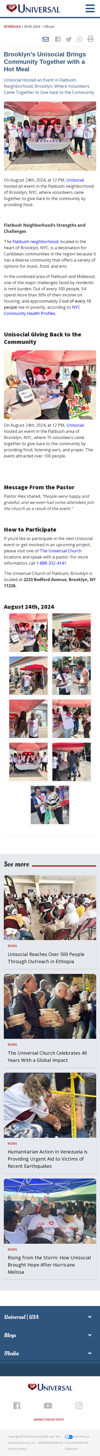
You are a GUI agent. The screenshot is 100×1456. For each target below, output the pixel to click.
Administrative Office (49, 1419)
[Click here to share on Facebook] (58, 39)
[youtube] (48, 1406)
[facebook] (17, 1406)
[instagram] (79, 1406)
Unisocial (75, 180)
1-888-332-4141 (51, 563)
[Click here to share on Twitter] (69, 39)
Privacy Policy (18, 1449)
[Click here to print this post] (90, 39)
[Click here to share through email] (46, 39)
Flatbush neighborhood (35, 241)
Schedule (12, 26)
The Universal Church (61, 551)
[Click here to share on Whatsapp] (79, 39)
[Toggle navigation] (87, 8)
